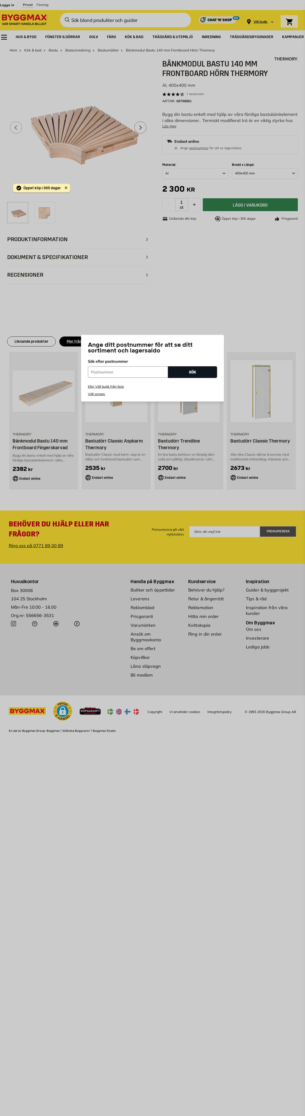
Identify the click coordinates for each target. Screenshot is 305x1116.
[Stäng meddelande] (66, 188)
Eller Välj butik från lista (106, 386)
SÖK (192, 372)
